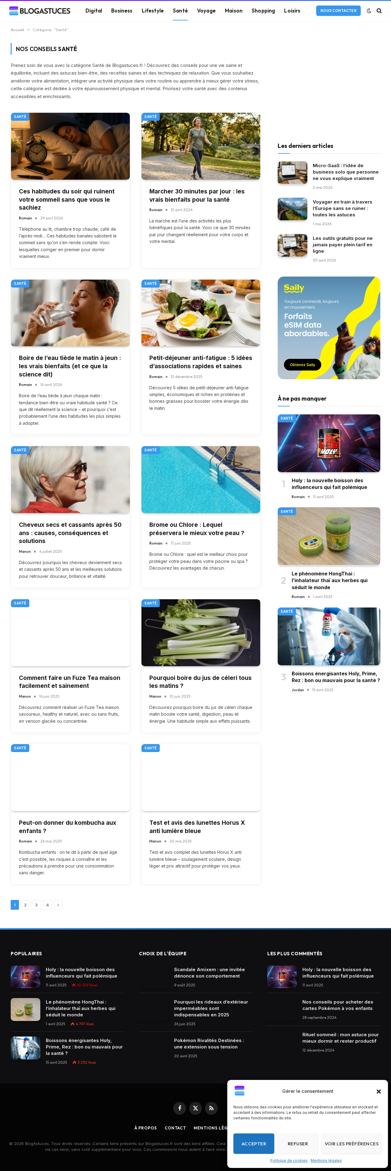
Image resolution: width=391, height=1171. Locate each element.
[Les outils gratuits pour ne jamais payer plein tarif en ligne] (292, 245)
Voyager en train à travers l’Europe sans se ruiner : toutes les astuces (342, 208)
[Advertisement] (329, 86)
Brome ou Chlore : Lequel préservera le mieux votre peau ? (196, 529)
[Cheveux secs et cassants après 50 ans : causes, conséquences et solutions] (70, 479)
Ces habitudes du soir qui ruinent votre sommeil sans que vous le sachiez (67, 199)
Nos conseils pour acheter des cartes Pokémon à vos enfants (337, 1005)
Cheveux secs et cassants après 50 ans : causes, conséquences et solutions (70, 533)
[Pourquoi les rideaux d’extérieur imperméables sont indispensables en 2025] (154, 1009)
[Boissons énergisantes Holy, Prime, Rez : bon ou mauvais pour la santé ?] (329, 636)
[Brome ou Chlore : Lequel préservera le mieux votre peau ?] (200, 479)
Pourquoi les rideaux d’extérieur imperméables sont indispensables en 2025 (211, 1008)
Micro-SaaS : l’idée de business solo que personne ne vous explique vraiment (346, 171)
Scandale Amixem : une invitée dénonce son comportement (209, 973)
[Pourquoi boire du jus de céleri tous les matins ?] (200, 632)
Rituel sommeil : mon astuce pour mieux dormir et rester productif (340, 1038)
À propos (145, 1127)
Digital (94, 10)
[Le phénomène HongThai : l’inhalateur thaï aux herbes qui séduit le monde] (329, 536)
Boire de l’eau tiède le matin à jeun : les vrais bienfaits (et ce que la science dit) (70, 366)
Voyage (206, 10)
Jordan (298, 689)
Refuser (298, 1144)
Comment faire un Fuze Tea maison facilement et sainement (69, 682)
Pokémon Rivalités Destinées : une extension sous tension (209, 1043)
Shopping (263, 10)
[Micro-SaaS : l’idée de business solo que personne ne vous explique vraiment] (292, 172)
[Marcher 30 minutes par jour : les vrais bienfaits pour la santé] (200, 146)
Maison (234, 10)
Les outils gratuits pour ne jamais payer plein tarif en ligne (343, 244)
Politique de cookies (289, 1160)
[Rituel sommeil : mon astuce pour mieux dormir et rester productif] (282, 1042)
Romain (25, 218)
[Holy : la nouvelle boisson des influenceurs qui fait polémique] (329, 443)
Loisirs (292, 10)
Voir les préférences (351, 1144)
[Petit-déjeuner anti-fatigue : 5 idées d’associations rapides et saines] (200, 313)
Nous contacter (338, 10)
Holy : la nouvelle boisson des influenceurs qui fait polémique (329, 483)
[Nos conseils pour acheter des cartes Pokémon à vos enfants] (282, 1009)
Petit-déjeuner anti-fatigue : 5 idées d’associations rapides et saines (200, 362)
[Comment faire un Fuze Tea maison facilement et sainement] (70, 632)
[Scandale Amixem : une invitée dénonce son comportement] (154, 977)
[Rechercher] (378, 11)
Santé (180, 10)
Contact (175, 1127)
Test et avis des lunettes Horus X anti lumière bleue (197, 827)
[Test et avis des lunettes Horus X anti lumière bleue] (200, 777)
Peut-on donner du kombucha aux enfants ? (67, 827)
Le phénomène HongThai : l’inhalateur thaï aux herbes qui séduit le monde (329, 580)
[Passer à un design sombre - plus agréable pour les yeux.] (369, 10)
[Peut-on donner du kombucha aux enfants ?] (70, 777)
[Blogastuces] (39, 10)
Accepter (254, 1144)
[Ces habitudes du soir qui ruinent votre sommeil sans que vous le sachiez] (70, 146)
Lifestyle (153, 10)
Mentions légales (326, 1160)
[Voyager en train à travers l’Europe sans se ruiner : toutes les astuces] (292, 209)
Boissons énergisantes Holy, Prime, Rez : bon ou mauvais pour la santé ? (336, 676)
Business (121, 10)
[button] (379, 1091)
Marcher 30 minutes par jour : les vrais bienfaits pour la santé (197, 195)
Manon (25, 551)
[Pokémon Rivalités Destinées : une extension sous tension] (154, 1048)
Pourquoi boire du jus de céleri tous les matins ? (200, 682)
